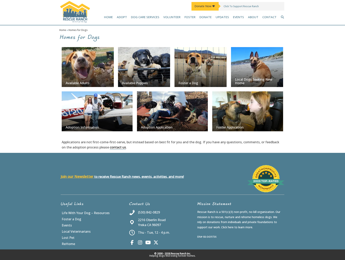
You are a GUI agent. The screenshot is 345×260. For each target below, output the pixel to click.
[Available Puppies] (144, 67)
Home (62, 30)
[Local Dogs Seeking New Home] (257, 67)
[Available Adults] (88, 67)
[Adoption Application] (172, 111)
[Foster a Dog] (200, 67)
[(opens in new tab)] (265, 191)
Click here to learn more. (237, 227)
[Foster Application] (247, 111)
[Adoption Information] (97, 111)
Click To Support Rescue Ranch (241, 6)
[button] (282, 17)
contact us (118, 147)
